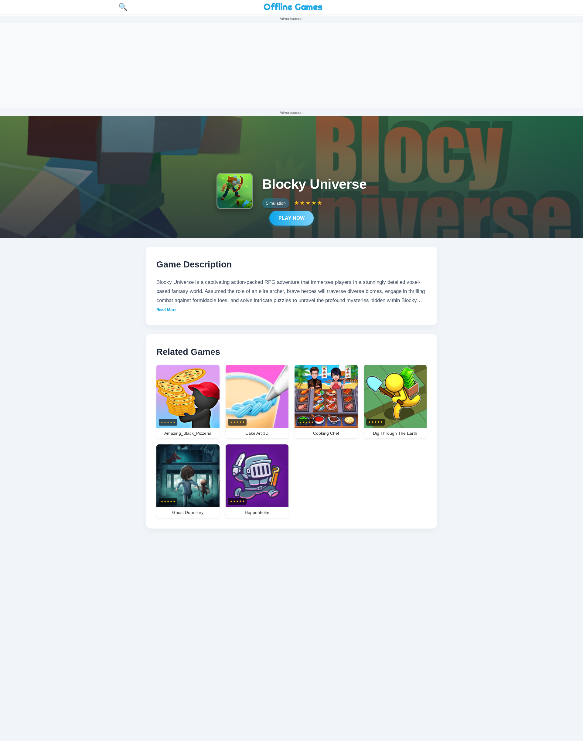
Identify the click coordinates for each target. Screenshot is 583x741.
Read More (166, 310)
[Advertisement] (291, 65)
